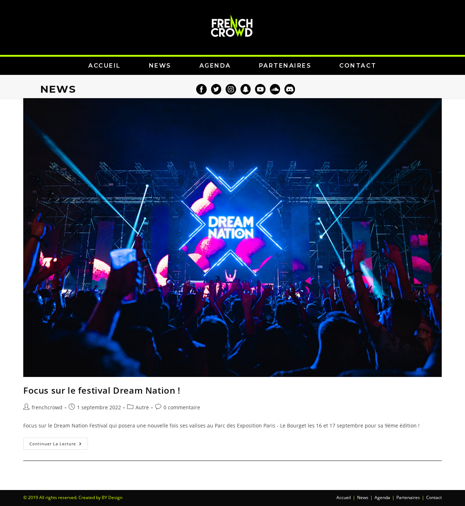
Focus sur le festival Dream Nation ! (102, 390)
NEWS (160, 65)
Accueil (343, 497)
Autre (142, 407)
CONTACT (358, 65)
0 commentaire (181, 407)
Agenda (382, 497)
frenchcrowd (47, 407)
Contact (434, 497)
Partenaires (408, 497)
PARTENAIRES (285, 65)
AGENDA (215, 65)
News (362, 497)
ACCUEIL (104, 65)
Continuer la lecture (58, 442)
